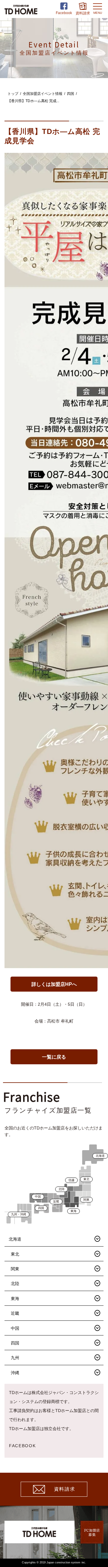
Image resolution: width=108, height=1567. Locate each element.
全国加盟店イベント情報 (42, 94)
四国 (70, 94)
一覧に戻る (54, 1056)
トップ (13, 94)
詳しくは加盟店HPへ (54, 984)
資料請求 (64, 1489)
